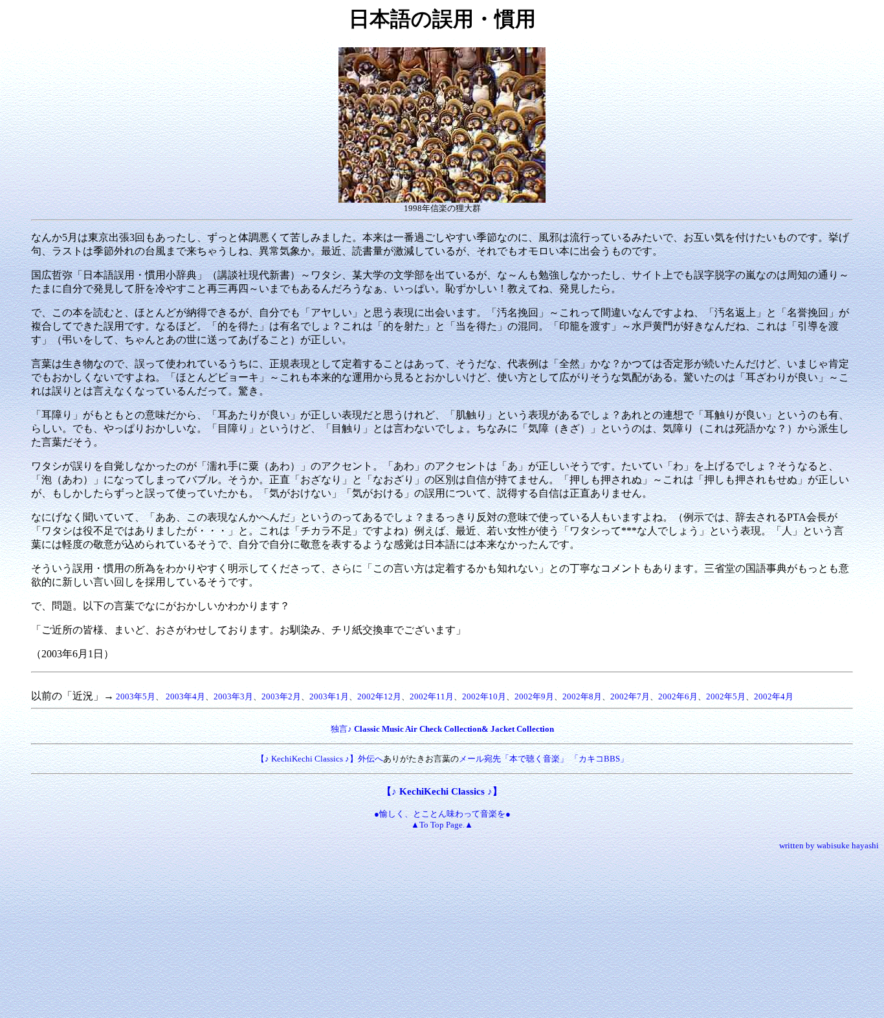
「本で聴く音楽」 (534, 759)
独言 (339, 729)
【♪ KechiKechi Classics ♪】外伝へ (319, 759)
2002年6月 (678, 696)
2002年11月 (432, 696)
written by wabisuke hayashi (829, 845)
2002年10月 (484, 696)
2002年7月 (630, 696)
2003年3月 (233, 696)
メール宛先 (480, 759)
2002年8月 (582, 696)
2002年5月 (726, 696)
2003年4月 (185, 696)
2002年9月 (534, 696)
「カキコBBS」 (599, 759)
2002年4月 (773, 696)
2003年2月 (281, 696)
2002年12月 (379, 696)
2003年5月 (135, 696)
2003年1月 (329, 696)
